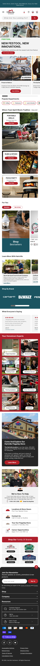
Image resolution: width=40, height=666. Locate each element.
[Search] (34, 18)
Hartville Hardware (12, 660)
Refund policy (6, 650)
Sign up (33, 581)
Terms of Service (26, 585)
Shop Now (11, 123)
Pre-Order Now (8, 53)
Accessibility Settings (8, 648)
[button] (3, 12)
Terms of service (7, 653)
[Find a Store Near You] (28, 12)
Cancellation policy (7, 656)
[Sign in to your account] (33, 12)
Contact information (26, 653)
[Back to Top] (36, 567)
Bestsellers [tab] (6, 207)
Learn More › (7, 283)
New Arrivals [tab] (18, 207)
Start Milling (15, 91)
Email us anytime (28, 501)
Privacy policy (24, 648)
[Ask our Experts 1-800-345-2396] (24, 12)
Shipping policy (24, 650)
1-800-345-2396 (14, 501)
